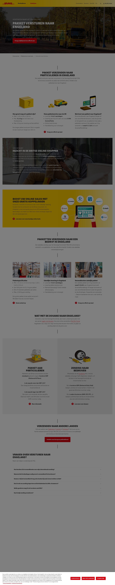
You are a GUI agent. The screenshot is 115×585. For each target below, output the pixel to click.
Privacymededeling (7, 583)
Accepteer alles (100, 578)
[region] (57, 578)
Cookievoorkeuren (75, 578)
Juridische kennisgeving (17, 583)
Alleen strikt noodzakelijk (88, 578)
